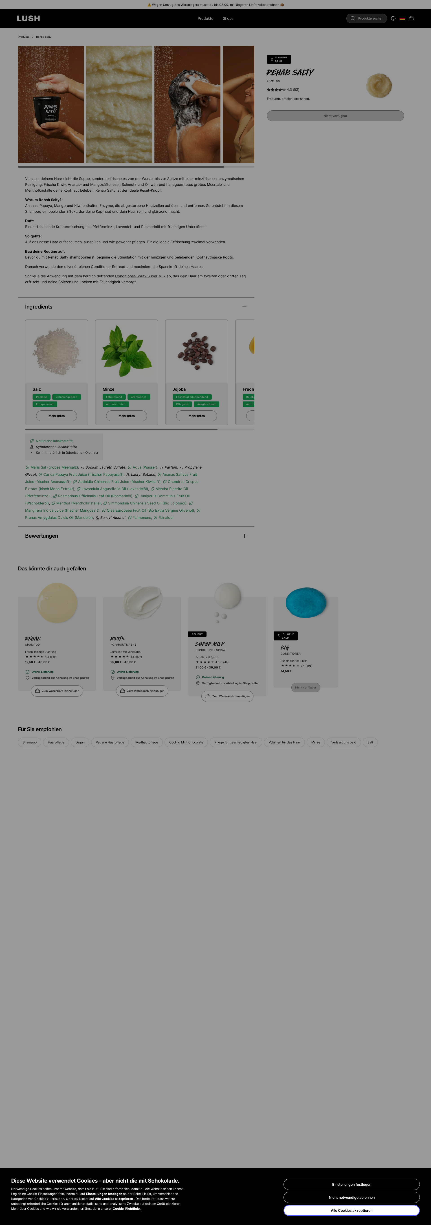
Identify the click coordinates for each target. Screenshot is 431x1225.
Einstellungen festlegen (351, 1184)
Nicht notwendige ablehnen (352, 1197)
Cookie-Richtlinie (126, 1208)
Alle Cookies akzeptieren (351, 1210)
